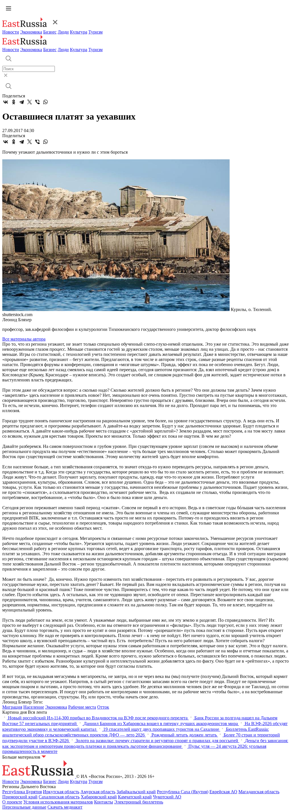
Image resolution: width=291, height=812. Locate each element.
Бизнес (50, 32)
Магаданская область (258, 791)
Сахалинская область (59, 796)
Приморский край (20, 796)
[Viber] (37, 102)
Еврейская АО (223, 791)
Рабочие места (82, 707)
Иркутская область (61, 791)
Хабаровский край (99, 796)
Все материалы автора (23, 339)
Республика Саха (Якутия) (182, 791)
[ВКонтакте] (5, 102)
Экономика (31, 32)
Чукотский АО (167, 796)
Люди (63, 32)
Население (33, 707)
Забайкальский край (136, 791)
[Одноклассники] (13, 102)
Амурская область (97, 791)
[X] (29, 102)
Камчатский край (135, 796)
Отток (103, 707)
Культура (78, 32)
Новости (10, 32)
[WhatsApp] (45, 102)
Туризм (95, 32)
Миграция (12, 707)
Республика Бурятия (22, 791)
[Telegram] (21, 102)
